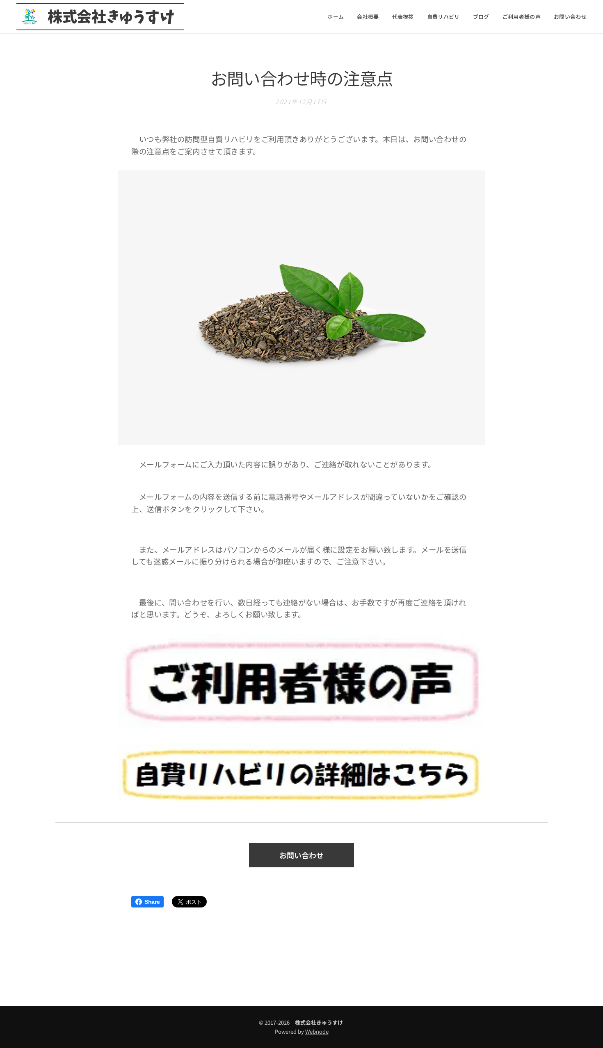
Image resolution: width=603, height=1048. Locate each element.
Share (152, 901)
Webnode (317, 1031)
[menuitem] (337, 17)
